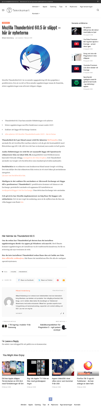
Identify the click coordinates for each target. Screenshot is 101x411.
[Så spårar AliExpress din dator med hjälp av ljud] (76, 31)
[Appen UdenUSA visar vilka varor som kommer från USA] (63, 367)
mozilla (14, 271)
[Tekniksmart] (18, 10)
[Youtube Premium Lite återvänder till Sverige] (76, 69)
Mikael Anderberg (8, 38)
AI (88, 373)
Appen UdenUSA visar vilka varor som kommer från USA (62, 381)
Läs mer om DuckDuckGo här (13, 175)
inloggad (17, 344)
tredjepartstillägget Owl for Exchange (17, 190)
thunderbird (23, 271)
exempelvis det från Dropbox (34, 157)
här (22, 202)
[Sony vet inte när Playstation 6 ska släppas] (76, 57)
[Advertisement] (34, 104)
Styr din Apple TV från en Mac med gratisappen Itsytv (38, 381)
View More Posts (57, 290)
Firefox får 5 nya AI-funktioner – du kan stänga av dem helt (85, 381)
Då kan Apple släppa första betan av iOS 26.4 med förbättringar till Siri (13, 381)
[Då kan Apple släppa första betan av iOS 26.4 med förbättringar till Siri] (13, 367)
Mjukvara (6, 22)
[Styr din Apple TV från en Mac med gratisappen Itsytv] (38, 367)
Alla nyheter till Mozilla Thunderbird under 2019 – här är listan (30, 134)
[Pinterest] (57, 280)
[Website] (61, 313)
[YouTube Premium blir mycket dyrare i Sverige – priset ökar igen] (76, 44)
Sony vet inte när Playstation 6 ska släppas (90, 56)
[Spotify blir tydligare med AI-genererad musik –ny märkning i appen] (76, 83)
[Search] (98, 10)
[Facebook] (98, 1)
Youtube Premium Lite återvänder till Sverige (90, 67)
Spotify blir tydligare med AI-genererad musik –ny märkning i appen (90, 81)
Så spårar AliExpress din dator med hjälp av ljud (91, 30)
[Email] (63, 280)
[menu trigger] (4, 10)
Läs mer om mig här (25, 309)
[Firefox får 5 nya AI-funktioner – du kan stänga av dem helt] (88, 367)
